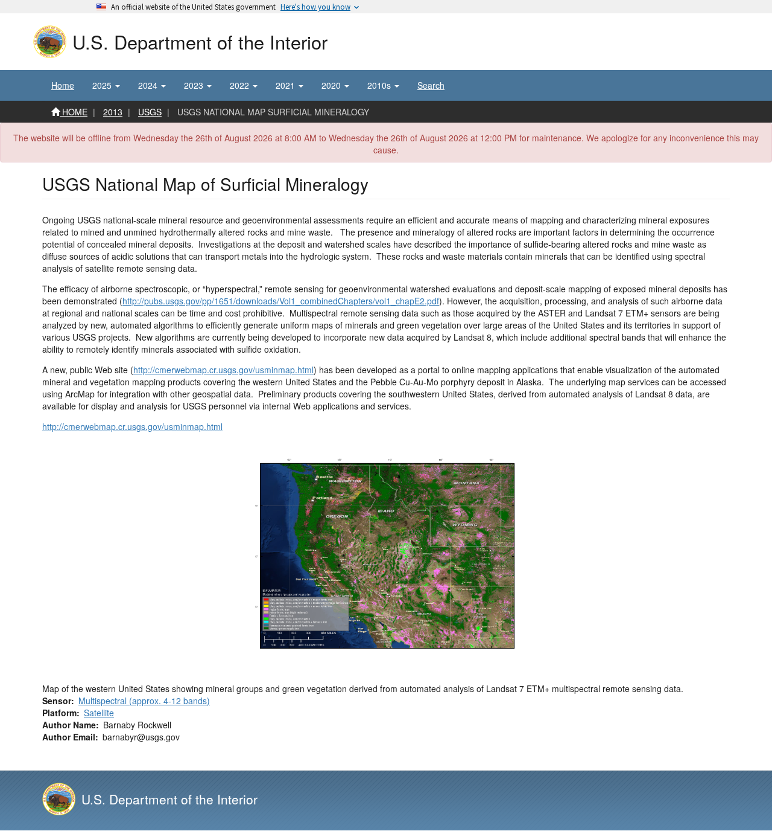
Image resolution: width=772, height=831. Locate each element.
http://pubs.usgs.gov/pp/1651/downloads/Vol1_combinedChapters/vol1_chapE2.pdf (280, 301)
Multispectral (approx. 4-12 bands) (144, 701)
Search (431, 85)
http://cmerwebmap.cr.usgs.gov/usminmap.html (223, 370)
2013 (112, 112)
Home (62, 85)
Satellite (99, 713)
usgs (150, 112)
